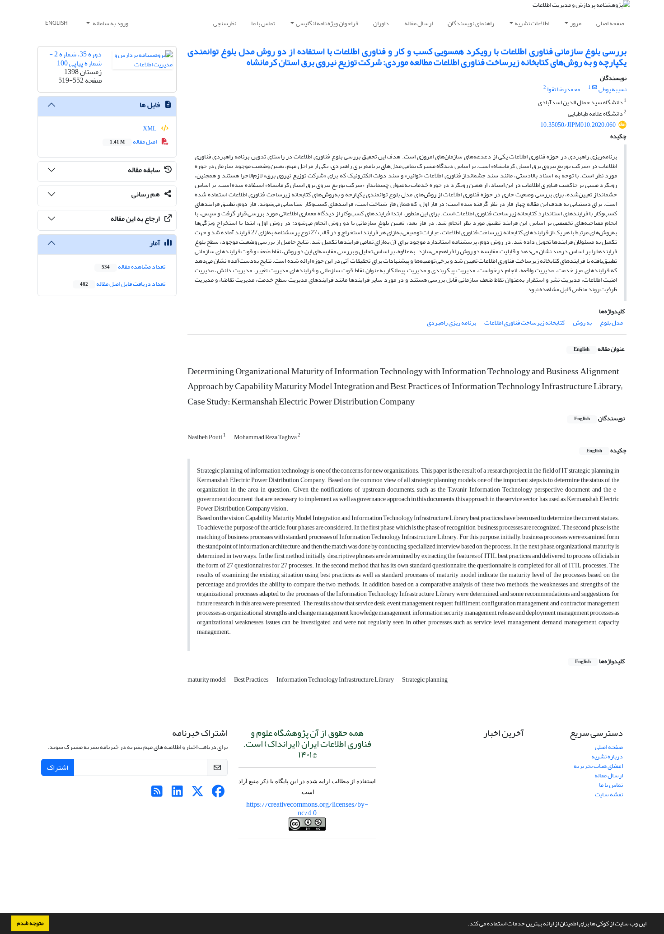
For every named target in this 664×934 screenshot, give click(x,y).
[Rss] (157, 794)
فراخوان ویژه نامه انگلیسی (327, 23)
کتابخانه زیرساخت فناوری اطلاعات (524, 322)
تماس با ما (263, 23)
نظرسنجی (224, 23)
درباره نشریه (607, 756)
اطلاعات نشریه (531, 23)
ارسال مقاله (418, 23)
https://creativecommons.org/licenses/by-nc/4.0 (307, 809)
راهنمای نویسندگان (471, 23)
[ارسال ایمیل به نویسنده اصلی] (595, 87)
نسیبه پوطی (613, 89)
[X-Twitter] (197, 794)
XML (150, 128)
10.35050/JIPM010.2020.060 (578, 125)
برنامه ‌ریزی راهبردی (451, 322)
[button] (465, 924)
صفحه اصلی (610, 23)
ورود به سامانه (110, 23)
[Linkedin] (177, 794)
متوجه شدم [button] (30, 923)
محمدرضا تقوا (563, 89)
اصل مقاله (134, 141)
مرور (575, 23)
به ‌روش (582, 322)
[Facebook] (218, 794)
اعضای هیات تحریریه (598, 766)
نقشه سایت (609, 794)
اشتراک (57, 767)
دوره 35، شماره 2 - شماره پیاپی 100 (75, 58)
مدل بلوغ (611, 322)
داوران (381, 23)
